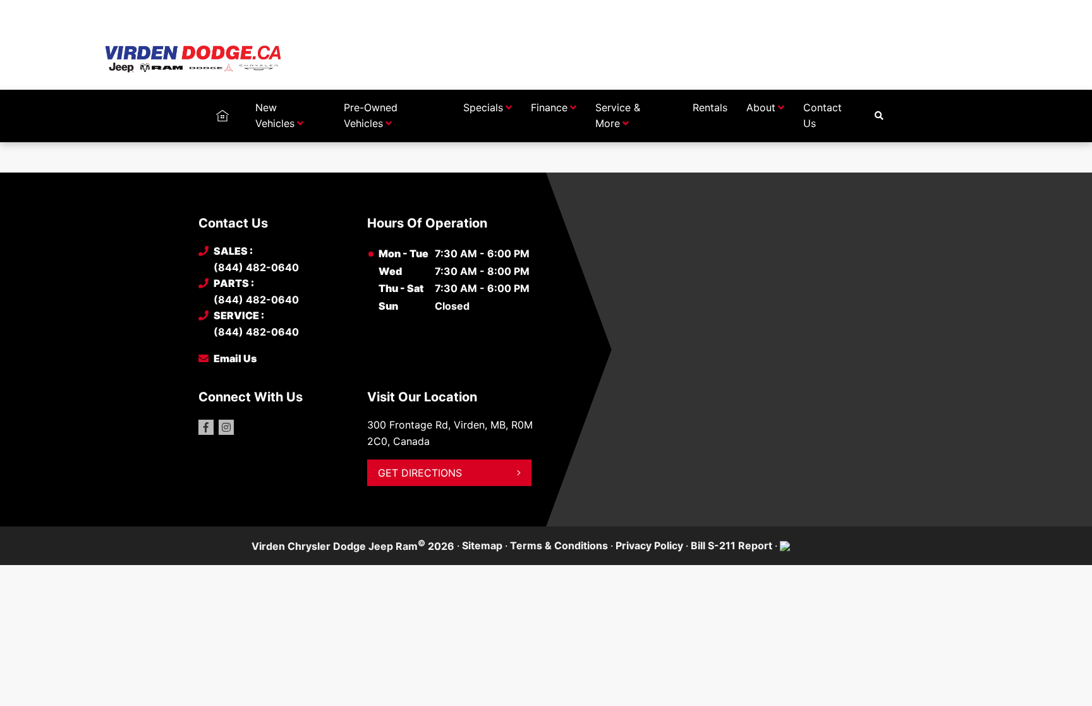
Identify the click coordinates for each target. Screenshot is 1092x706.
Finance (549, 107)
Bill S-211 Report (731, 545)
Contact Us (822, 115)
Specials (483, 107)
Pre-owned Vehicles (370, 115)
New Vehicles (274, 115)
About (760, 107)
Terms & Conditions (559, 545)
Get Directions (420, 472)
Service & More (617, 115)
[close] (881, 10)
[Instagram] (226, 427)
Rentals (710, 107)
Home (222, 107)
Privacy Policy (649, 545)
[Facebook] (206, 427)
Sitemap (482, 545)
